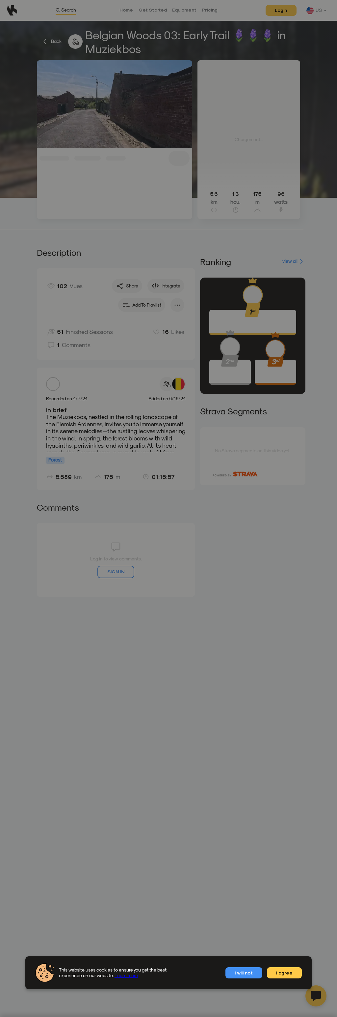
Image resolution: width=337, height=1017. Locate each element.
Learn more (126, 975)
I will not (244, 972)
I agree (284, 972)
